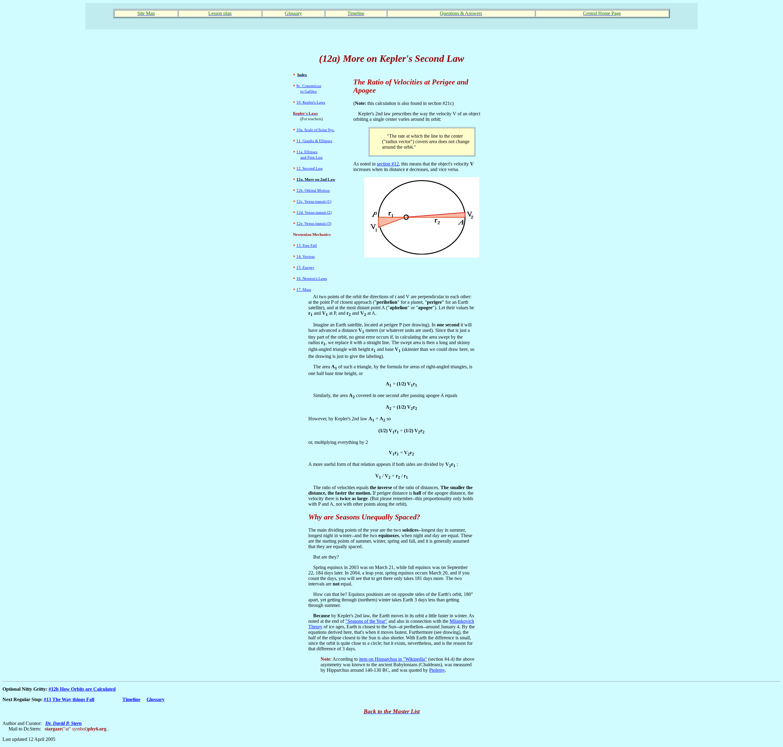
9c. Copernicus (308, 86)
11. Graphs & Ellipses (314, 141)
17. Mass (303, 289)
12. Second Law (309, 168)
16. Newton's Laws (311, 278)
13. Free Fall (306, 245)
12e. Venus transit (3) (313, 223)
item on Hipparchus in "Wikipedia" (393, 659)
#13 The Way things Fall (69, 699)
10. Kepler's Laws (310, 102)
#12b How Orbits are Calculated (82, 689)
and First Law (311, 157)
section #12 (388, 163)
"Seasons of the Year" (366, 621)
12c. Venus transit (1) (313, 201)
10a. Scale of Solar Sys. (315, 130)
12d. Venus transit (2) (314, 212)
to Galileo (308, 91)
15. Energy (305, 267)
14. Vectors (305, 256)
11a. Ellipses (306, 152)
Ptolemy (437, 670)
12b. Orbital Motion (313, 190)
